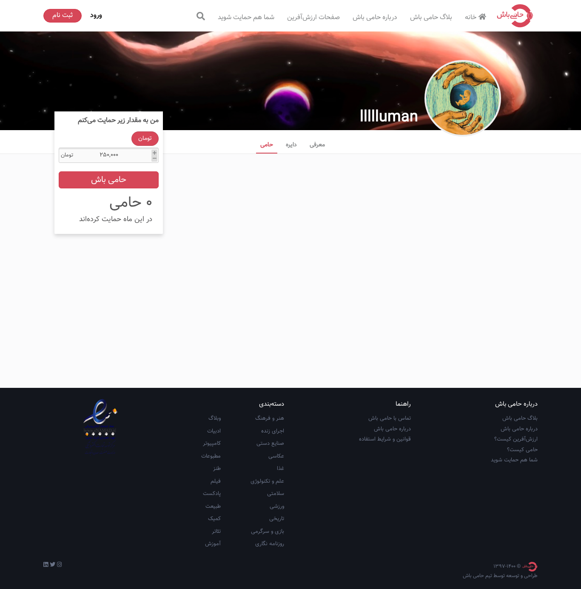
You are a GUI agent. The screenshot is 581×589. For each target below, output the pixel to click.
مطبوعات (211, 456)
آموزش (213, 544)
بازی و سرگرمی (267, 531)
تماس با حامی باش (389, 418)
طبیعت (213, 506)
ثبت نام (62, 15)
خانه (470, 17)
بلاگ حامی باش (431, 17)
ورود (96, 15)
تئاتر (216, 531)
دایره (291, 145)
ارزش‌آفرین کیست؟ (516, 439)
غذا (280, 468)
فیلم (216, 481)
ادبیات (214, 431)
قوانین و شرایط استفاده (385, 439)
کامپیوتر (212, 443)
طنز (217, 468)
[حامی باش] (515, 15)
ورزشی (277, 506)
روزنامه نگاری (269, 544)
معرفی (317, 145)
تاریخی (276, 519)
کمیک (214, 519)
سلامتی (275, 493)
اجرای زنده (272, 431)
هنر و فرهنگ (269, 418)
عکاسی (276, 456)
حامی (266, 145)
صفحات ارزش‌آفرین (313, 17)
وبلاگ (214, 418)
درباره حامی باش (375, 17)
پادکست (212, 493)
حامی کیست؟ (522, 450)
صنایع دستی (270, 443)
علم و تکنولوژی (267, 481)
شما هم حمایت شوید (246, 17)
